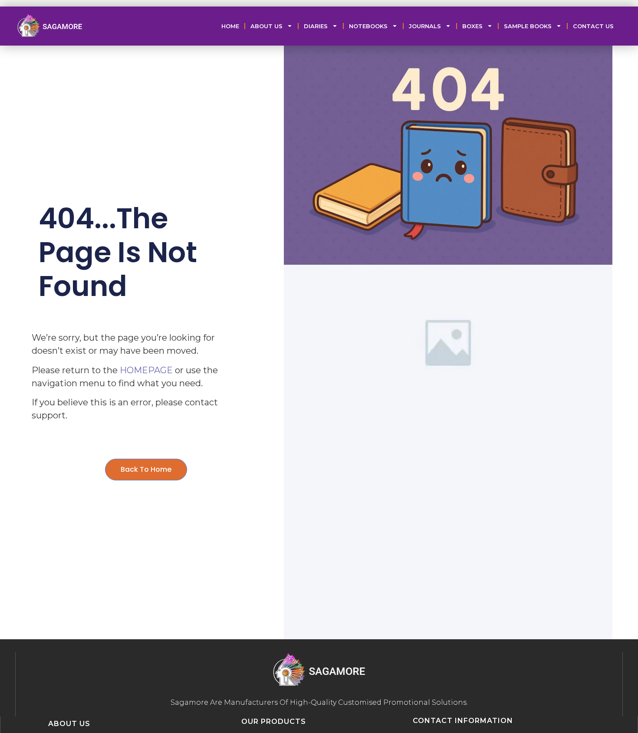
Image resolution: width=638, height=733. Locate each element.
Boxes (472, 26)
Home (230, 26)
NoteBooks (368, 26)
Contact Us (593, 26)
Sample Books (528, 26)
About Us (266, 26)
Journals (425, 26)
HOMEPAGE (146, 370)
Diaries (316, 26)
